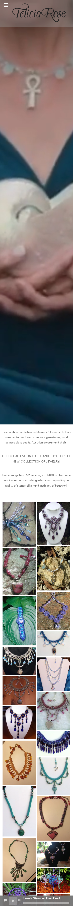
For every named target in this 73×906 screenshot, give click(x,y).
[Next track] (19, 900)
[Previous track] (5, 900)
